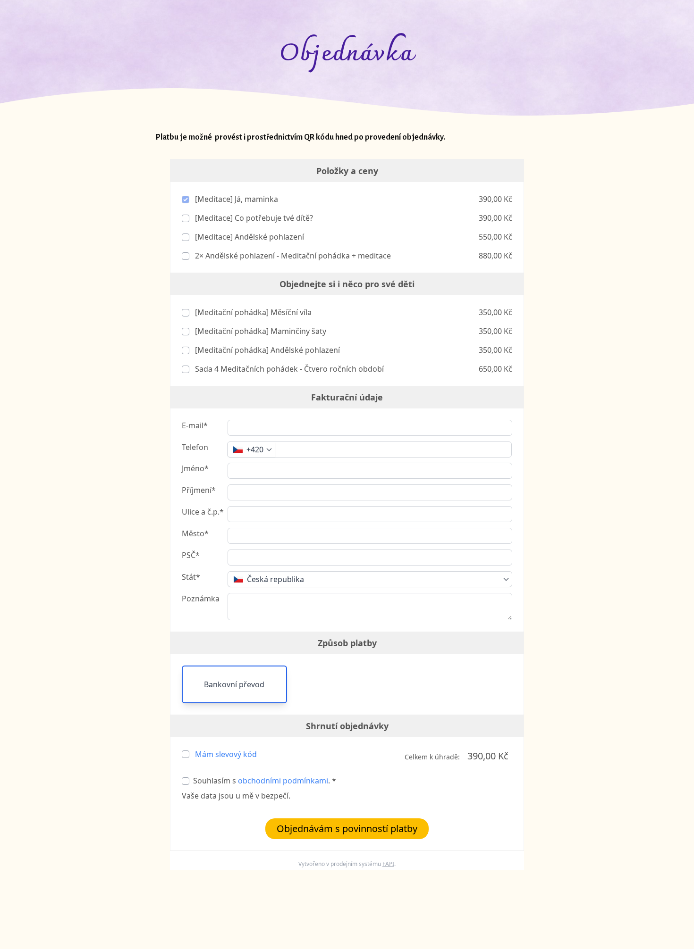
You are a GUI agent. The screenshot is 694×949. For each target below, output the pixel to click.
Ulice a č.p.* (203, 512)
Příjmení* (199, 490)
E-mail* (195, 425)
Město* (195, 533)
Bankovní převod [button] (234, 684)
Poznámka (201, 598)
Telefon (195, 447)
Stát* (191, 577)
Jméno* (195, 468)
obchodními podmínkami (283, 780)
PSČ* (191, 555)
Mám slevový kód (226, 754)
